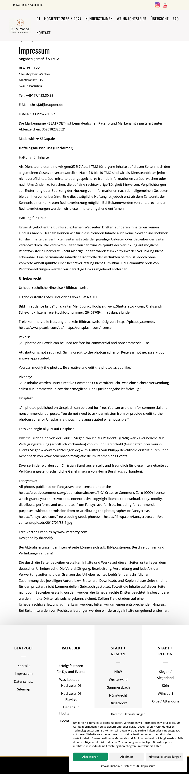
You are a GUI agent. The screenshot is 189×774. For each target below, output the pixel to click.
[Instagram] (157, 7)
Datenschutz (131, 766)
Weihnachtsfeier (132, 18)
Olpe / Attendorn (165, 701)
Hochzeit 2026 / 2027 (62, 18)
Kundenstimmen (99, 18)
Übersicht (160, 18)
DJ (38, 18)
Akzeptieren (90, 756)
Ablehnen (126, 756)
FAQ (176, 18)
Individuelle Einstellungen (164, 756)
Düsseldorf (118, 703)
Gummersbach (118, 687)
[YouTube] (165, 7)
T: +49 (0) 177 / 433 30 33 (28, 5)
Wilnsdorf (165, 693)
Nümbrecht (118, 695)
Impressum (148, 766)
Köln (165, 685)
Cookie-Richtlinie (111, 766)
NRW (118, 671)
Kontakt (44, 32)
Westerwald (118, 679)
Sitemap (23, 689)
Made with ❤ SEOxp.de (37, 138)
